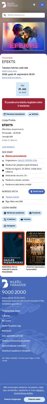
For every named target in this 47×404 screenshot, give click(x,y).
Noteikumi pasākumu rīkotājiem (16, 351)
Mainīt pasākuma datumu (11, 78)
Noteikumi (6, 331)
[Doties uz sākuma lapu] (10, 4)
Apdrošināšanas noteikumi (14, 346)
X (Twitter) (11, 219)
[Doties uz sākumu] (14, 283)
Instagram (11, 226)
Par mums (6, 321)
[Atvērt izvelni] (42, 4)
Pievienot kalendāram (16, 114)
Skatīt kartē (38, 191)
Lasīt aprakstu (8, 147)
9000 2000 (14, 292)
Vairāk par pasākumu (15, 213)
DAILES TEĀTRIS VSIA (27, 161)
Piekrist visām (34, 399)
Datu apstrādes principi (12, 336)
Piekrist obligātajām (12, 399)
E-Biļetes (6, 316)
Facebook (36, 213)
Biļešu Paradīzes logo (11, 326)
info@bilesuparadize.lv (12, 304)
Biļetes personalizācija (16, 156)
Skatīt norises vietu (9, 71)
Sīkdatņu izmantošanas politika (16, 341)
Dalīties (35, 114)
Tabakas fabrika (12, 197)
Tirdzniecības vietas (11, 311)
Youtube (27, 219)
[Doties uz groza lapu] (31, 4)
